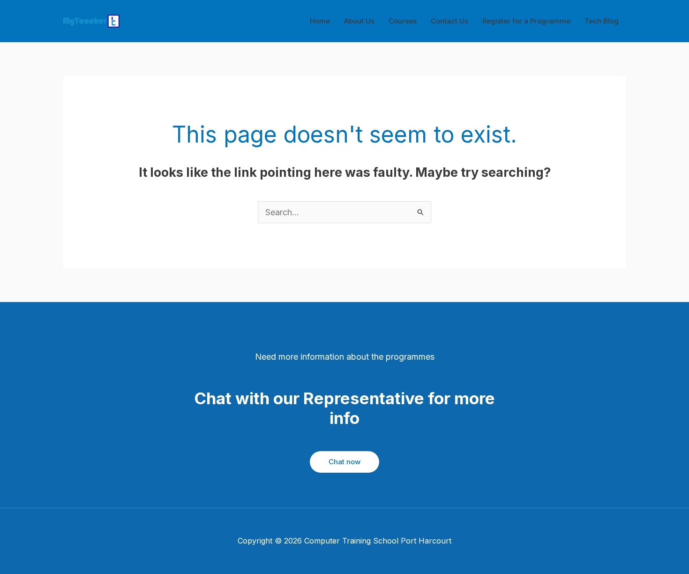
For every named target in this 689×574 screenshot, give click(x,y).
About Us (359, 20)
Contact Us (449, 20)
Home (320, 20)
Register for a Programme (526, 20)
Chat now (344, 461)
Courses (403, 20)
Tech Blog (601, 20)
